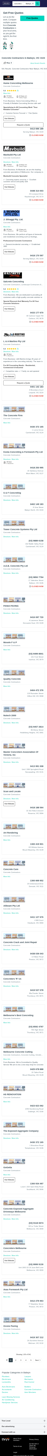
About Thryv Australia (17, 1439)
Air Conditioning (8, 1400)
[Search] (37, 3)
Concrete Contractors (11, 86)
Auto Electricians (8, 1387)
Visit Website (9, 118)
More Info (6, 93)
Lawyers (27, 1376)
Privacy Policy (34, 1439)
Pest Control (29, 1382)
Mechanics (28, 1379)
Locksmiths (6, 1382)
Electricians (6, 1379)
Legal (15, 1452)
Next (37, 1360)
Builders (27, 1387)
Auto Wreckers (30, 1392)
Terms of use (17, 1446)
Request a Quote (23, 125)
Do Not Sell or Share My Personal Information (34, 1446)
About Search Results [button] (37, 63)
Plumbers (5, 1376)
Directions (7, 162)
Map (8, 63)
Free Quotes (32, 18)
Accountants (7, 1389)
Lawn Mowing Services (11, 1397)
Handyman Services (10, 1402)
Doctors (5, 1392)
